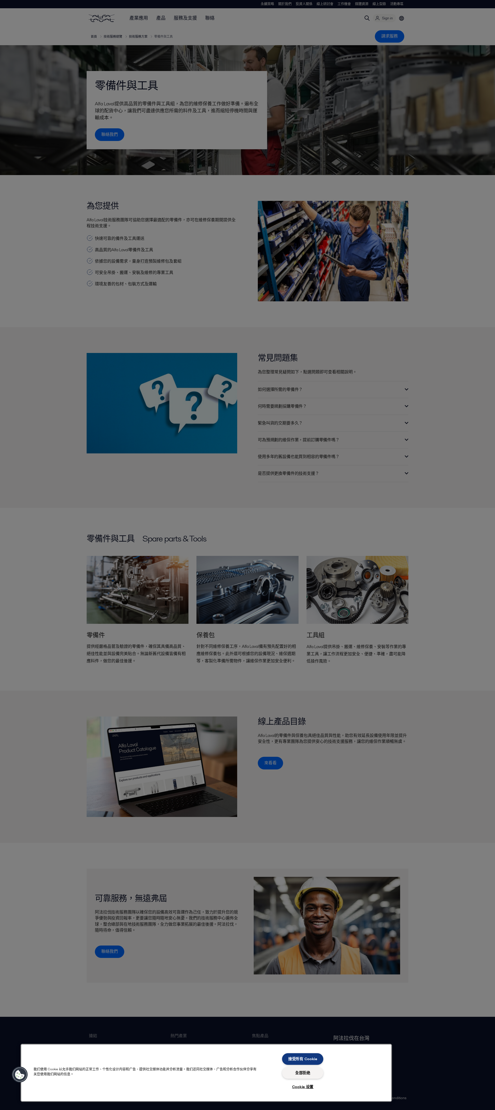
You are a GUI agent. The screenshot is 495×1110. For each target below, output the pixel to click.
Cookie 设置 (303, 1086)
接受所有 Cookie (302, 1058)
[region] (206, 1073)
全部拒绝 (302, 1072)
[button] (20, 1074)
